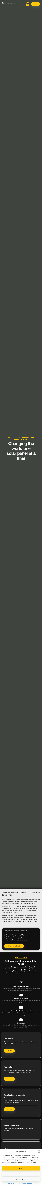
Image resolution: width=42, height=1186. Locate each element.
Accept (21, 1168)
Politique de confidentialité (26, 1183)
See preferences (21, 1179)
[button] (39, 1152)
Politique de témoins (13, 1183)
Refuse (21, 1174)
